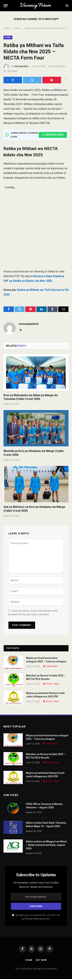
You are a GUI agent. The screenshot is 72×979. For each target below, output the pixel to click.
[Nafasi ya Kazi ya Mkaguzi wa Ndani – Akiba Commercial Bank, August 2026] (13, 846)
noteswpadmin (21, 66)
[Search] (67, 6)
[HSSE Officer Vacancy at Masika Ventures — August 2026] (13, 808)
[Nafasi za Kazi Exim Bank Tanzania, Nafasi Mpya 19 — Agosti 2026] (13, 827)
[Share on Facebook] (12, 80)
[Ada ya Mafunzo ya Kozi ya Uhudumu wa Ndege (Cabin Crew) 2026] (36, 484)
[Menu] (5, 6)
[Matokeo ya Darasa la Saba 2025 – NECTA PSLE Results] (13, 680)
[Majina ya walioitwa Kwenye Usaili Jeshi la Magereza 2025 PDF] (13, 697)
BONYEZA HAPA (54, 134)
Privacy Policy (32, 918)
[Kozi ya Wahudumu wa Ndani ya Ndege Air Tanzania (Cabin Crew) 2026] (36, 372)
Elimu (8, 37)
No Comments (58, 66)
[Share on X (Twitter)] (32, 80)
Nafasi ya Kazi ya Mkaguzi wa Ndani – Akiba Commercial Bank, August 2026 (46, 845)
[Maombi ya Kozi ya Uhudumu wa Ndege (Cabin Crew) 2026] (36, 428)
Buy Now (41, 960)
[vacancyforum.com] (36, 5)
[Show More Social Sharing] (65, 80)
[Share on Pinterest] (51, 80)
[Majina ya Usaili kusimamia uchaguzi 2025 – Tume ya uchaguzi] (13, 662)
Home (29, 960)
